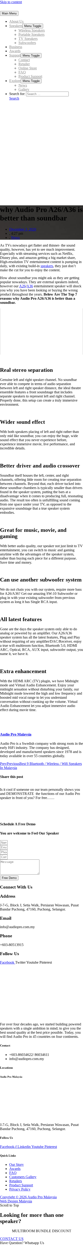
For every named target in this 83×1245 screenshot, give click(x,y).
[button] (12, 1239)
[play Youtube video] (41, 331)
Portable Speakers (31, 34)
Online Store (27, 68)
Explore (15, 81)
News (22, 85)
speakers (47, 266)
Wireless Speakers (31, 30)
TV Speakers (28, 39)
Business (15, 47)
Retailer (24, 64)
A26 (22, 286)
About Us (16, 21)
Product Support (30, 76)
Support (15, 55)
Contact (24, 60)
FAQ (22, 72)
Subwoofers (27, 43)
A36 (30, 286)
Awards (15, 51)
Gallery (23, 89)
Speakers (15, 26)
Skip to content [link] (11, 2)
